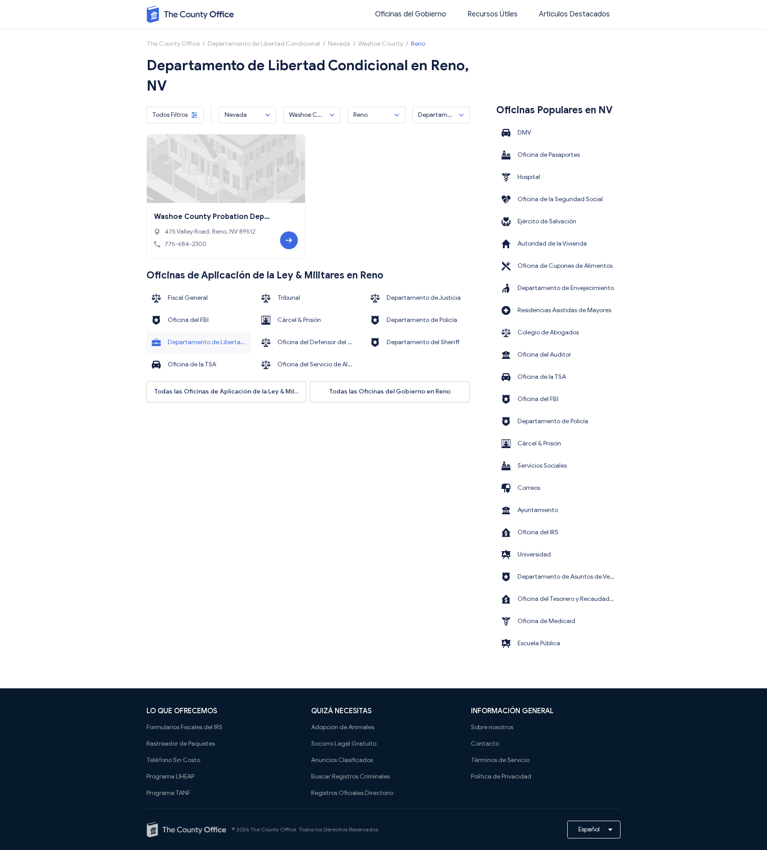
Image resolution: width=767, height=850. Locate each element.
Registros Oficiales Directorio (352, 793)
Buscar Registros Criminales (350, 776)
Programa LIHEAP (170, 776)
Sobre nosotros (492, 727)
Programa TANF (168, 793)
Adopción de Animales (342, 727)
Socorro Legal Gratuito (343, 743)
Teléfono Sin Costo (173, 760)
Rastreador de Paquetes (180, 743)
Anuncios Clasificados (342, 760)
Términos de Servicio (500, 760)
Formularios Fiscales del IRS (184, 727)
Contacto (485, 743)
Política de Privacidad (501, 776)
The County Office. (273, 829)
